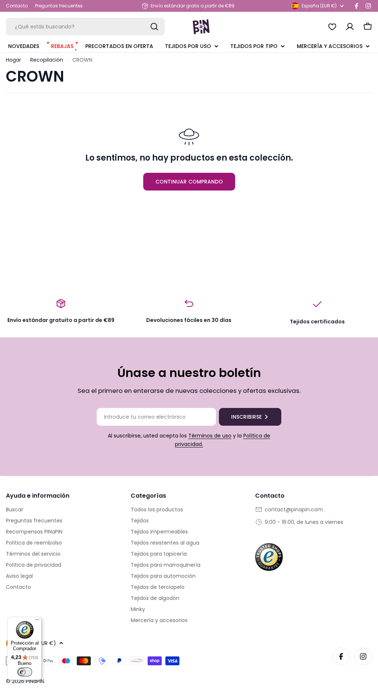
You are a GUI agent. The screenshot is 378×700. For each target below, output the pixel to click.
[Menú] (37, 621)
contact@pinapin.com (294, 509)
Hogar (13, 60)
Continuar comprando (189, 181)
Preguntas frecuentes (59, 6)
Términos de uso (209, 435)
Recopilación (46, 60)
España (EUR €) (319, 6)
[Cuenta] (350, 26)
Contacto (17, 6)
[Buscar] (154, 26)
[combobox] (85, 26)
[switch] (24, 672)
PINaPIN (35, 681)
